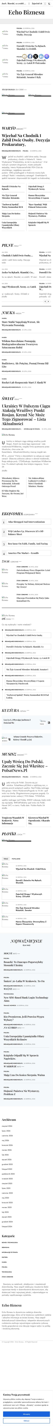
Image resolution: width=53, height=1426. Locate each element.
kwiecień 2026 (7, 1145)
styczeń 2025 (6, 1217)
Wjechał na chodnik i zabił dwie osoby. (24, 635)
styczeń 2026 (6, 1159)
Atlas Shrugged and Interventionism (26, 521)
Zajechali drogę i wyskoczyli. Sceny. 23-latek (29, 895)
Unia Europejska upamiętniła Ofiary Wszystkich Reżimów (24, 1038)
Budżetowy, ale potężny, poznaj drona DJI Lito (25, 365)
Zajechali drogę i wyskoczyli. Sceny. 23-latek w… (25, 288)
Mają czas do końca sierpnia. (11, 214)
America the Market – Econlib (23, 553)
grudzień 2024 (7, 1221)
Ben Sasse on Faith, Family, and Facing (28, 543)
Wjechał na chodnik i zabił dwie (31, 869)
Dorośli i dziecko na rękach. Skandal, (29, 881)
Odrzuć (26, 1421)
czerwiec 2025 (7, 1193)
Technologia (9, 994)
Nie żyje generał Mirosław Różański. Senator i (27, 669)
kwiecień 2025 (7, 1202)
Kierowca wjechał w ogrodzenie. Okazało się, (39, 820)
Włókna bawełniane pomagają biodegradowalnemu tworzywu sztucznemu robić (20, 344)
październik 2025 (8, 1174)
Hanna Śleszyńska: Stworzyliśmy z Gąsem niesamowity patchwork (25, 682)
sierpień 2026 (7, 1126)
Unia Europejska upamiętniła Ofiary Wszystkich (10, 225)
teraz (6, 859)
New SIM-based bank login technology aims (26, 999)
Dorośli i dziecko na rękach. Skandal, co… (24, 272)
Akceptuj (26, 1414)
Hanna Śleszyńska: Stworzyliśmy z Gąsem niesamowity (31, 922)
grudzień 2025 (7, 1164)
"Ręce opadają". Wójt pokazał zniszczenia (37, 205)
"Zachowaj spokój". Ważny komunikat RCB (12, 205)
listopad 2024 (7, 1226)
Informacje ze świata (32, 429)
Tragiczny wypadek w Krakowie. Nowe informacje (13, 820)
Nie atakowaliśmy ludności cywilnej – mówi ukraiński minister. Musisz (37, 482)
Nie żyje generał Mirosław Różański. (11, 196)
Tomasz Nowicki (10, 1005)
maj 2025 (5, 1198)
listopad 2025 (7, 1169)
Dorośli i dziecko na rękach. (11, 187)
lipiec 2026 (6, 1131)
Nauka (4, 318)
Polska (19, 28)
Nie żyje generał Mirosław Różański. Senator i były (30, 76)
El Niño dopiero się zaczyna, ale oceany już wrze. (13, 493)
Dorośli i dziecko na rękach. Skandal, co (25, 646)
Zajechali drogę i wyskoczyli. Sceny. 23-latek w (28, 658)
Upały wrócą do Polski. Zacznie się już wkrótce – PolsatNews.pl (25, 766)
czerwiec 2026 (7, 1135)
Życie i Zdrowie (22, 567)
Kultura (5, 1257)
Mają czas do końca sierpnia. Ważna (24, 1075)
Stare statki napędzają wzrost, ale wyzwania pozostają (21, 323)
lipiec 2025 (6, 1188)
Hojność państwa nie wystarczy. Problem (38, 214)
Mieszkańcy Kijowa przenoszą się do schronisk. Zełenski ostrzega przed (11, 482)
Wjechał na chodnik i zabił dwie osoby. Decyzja (33, 33)
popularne (16, 859)
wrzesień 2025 (7, 1178)
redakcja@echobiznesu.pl (11, 151)
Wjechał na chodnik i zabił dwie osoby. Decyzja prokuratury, (26, 140)
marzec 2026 (7, 1150)
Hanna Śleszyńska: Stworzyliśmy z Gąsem (38, 196)
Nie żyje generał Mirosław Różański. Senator (28, 909)
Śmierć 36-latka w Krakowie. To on (24, 981)
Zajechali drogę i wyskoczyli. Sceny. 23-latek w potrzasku (31, 61)
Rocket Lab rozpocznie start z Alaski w (24, 382)
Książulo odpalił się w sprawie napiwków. (21, 1057)
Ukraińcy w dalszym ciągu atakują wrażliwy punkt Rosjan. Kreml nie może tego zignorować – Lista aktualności (26, 414)
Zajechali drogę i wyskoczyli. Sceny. (36, 187)
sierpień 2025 (7, 1183)
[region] (26, 1408)
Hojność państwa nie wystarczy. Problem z (22, 1092)
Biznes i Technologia (10, 1242)
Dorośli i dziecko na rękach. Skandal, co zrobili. (31, 47)
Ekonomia (5, 1247)
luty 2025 (5, 1212)
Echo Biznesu (26, 12)
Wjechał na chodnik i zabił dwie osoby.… (23, 255)
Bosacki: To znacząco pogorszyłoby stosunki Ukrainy (23, 963)
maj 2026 (5, 1140)
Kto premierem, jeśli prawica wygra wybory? (24, 1018)
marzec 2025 (7, 1207)
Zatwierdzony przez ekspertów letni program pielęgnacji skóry (33, 571)
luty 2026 (5, 1155)
